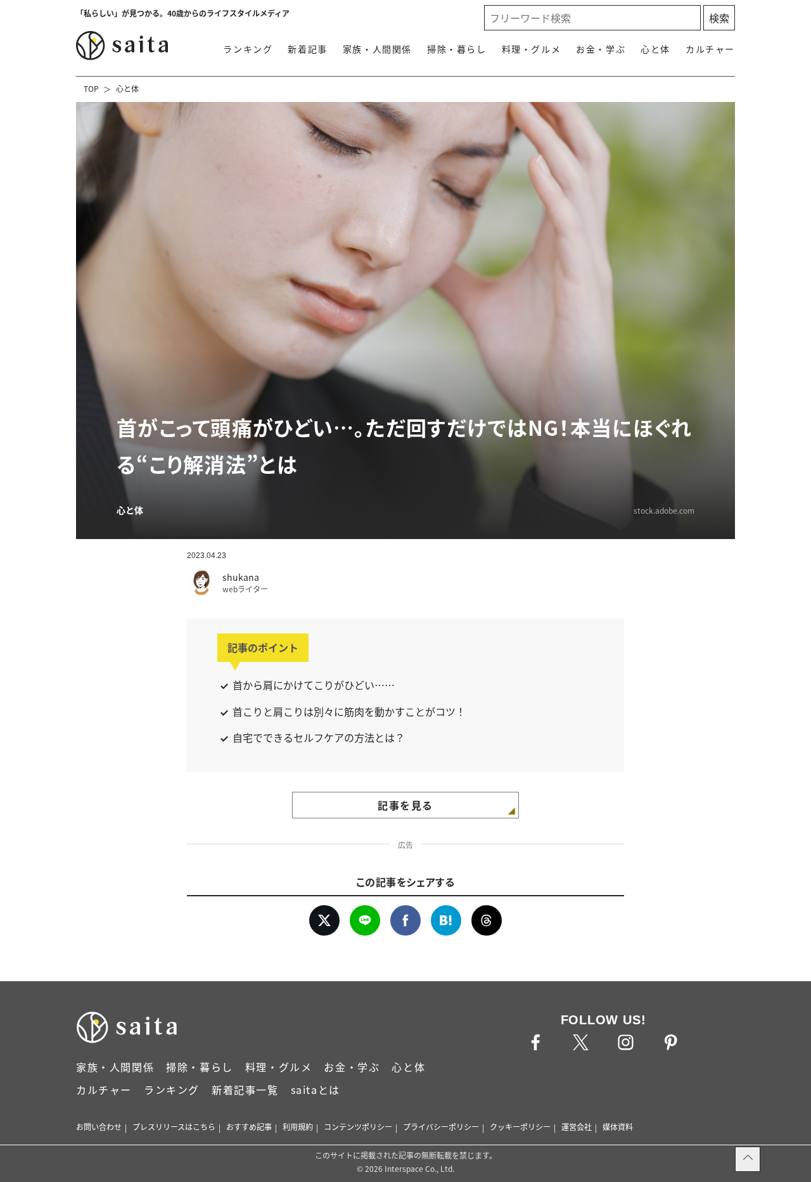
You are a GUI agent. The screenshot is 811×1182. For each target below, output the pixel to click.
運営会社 (576, 1126)
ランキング (247, 48)
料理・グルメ (531, 48)
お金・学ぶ (600, 48)
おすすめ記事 (249, 1126)
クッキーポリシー (520, 1126)
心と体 (655, 48)
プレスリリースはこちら (173, 1126)
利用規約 (298, 1126)
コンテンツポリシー (358, 1126)
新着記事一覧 (245, 1089)
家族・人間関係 (377, 48)
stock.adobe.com (664, 510)
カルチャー (710, 48)
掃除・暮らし (457, 48)
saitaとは (315, 1089)
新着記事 (307, 48)
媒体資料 (618, 1126)
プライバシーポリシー (441, 1126)
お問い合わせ (99, 1126)
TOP (91, 88)
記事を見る (405, 805)
